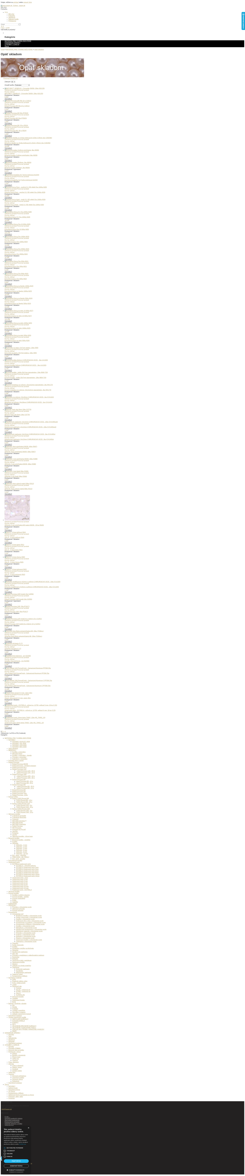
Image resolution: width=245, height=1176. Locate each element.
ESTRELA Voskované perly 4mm (27, 869)
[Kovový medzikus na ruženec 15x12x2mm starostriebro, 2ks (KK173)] (29, 385)
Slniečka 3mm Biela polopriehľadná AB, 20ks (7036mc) (23, 636)
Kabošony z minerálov (19, 759)
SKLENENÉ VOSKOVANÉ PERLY (24, 1027)
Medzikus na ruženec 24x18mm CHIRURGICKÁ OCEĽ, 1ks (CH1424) (28, 402)
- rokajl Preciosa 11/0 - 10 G (25, 772)
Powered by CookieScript (16, 1172)
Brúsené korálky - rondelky (21, 840)
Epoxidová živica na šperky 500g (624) (18, 303)
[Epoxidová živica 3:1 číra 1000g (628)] (18, 212)
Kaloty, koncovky (18, 945)
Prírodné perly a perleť (16, 760)
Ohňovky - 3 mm (21, 845)
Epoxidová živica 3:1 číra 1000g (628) (17, 217)
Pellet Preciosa (17, 826)
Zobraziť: (8, 82)
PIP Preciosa (16, 828)
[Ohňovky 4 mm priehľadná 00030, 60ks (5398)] (21, 459)
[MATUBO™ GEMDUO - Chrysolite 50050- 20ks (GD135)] (25, 88)
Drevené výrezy (17, 1079)
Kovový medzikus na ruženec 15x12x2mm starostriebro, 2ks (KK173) (28, 390)
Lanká (14, 984)
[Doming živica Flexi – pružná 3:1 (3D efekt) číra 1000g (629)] (26, 187)
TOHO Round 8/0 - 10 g (24, 800)
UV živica (11, 1091)
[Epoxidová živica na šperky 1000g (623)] (19, 286)
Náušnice (11, 1040)
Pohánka (15, 833)
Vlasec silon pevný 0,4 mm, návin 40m (18, 698)
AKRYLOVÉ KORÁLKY (20, 1019)
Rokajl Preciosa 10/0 (19, 774)
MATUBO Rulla (17, 822)
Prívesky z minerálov (19, 757)
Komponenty (12, 912)
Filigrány (15, 943)
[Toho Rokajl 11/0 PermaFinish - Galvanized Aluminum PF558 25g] (28, 668)
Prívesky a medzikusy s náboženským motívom (28, 955)
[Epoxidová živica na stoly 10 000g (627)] (19, 311)
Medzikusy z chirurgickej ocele (26, 928)
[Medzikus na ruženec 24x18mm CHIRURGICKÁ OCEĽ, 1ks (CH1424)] (29, 397)
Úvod (2, 49)
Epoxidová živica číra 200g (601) (16, 266)
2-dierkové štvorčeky (19, 817)
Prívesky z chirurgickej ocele (22, 907)
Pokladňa (11, 16)
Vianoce (15, 1060)
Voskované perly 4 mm (20, 881)
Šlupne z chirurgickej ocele (25, 938)
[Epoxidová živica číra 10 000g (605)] (17, 224)
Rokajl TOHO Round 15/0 (21, 809)
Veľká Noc (12, 1072)
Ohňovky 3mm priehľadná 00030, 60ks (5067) (20, 452)
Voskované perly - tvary (20, 878)
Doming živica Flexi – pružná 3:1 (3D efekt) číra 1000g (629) (25, 192)
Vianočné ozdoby (18, 1077)
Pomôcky (11, 1098)
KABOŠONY (12, 903)
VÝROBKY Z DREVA (12, 44)
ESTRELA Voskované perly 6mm (27, 871)
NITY (14, 1024)
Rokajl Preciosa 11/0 (19, 769)
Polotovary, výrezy (14, 1052)
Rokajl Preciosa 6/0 (19, 790)
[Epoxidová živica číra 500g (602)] (16, 273)
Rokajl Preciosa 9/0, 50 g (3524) (15, 130)
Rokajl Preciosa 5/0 (19, 791)
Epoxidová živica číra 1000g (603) (16, 242)
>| (5, 731)
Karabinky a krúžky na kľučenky (23, 948)
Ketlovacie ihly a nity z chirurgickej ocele (30, 921)
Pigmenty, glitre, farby (15, 1096)
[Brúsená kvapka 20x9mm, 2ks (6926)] (18, 162)
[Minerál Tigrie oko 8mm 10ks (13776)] (18, 409)
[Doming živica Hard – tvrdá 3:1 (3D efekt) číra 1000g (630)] (25, 199)
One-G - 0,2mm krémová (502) (15, 574)
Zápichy (11, 1064)
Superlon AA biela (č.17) (13, 648)
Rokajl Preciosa (13, 762)
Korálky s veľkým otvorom (21, 895)
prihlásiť (16, 2)
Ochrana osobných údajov (13, 1118)
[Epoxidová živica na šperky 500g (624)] (18, 298)
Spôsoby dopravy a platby (13, 1123)
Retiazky (15, 959)
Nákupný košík (13, 19)
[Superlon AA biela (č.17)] (14, 643)
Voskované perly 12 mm (20, 888)
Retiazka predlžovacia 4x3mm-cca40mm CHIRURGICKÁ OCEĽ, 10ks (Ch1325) (32, 587)
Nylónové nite (17, 986)
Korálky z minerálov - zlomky (22, 755)
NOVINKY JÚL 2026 (19, 743)
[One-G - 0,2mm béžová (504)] (15, 532)
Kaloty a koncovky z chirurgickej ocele (29, 917)
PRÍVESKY (12, 905)
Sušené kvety (13, 1088)
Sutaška (15, 998)
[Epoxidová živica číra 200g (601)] (16, 261)
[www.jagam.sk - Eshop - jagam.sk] (13, 5)
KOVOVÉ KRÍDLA (18, 1021)
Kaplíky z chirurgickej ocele (25, 919)
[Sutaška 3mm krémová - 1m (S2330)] (18, 656)
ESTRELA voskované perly (21, 864)
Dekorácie (15, 1081)
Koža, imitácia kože (18, 983)
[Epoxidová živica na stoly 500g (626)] (18, 335)
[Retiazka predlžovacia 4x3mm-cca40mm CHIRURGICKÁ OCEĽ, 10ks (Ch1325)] (32, 582)
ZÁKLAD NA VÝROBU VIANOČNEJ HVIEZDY (28, 1029)
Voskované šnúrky (18, 1000)
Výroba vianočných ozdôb (17, 1017)
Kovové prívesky (17, 910)
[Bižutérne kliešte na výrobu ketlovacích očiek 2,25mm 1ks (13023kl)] (28, 138)
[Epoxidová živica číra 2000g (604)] (17, 249)
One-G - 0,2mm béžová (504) (14, 537)
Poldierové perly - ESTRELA (22, 890)
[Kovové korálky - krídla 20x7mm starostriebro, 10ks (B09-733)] (26, 372)
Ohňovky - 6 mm (21, 850)
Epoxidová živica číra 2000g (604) (16, 254)
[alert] (16, 1150)
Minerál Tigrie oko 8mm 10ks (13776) (17, 414)
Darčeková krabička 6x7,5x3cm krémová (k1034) (21, 180)
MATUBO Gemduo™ (19, 821)
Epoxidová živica (14, 1090)
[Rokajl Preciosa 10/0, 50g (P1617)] (17, 606)
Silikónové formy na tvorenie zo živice (21, 1095)
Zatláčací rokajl (17, 974)
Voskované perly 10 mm (20, 886)
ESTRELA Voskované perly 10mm (27, 874)
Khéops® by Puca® (19, 829)
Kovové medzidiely (18, 898)
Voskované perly (14, 862)
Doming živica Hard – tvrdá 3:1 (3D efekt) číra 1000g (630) (24, 205)
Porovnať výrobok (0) (10, 78)
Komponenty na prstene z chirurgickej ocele (31, 922)
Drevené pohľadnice (19, 1076)
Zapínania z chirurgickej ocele (26, 941)
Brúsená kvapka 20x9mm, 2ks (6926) (17, 167)
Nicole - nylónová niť (23, 990)
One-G (18, 993)
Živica (7, 46)
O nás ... (7, 1117)
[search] (20, 24)
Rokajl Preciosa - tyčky (20, 795)
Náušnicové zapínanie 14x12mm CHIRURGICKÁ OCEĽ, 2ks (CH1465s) (29, 439)
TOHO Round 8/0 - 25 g (24, 802)
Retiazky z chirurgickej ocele (26, 936)
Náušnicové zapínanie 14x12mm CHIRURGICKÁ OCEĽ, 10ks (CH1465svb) (30, 427)
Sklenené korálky (14, 814)
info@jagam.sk (7, 1109)
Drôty (14, 979)
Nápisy (14, 1053)
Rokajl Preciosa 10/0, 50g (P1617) (16, 611)
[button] (16, 1170)
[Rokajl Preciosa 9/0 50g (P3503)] (16, 113)
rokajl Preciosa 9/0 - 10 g (24, 781)
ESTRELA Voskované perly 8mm (27, 872)
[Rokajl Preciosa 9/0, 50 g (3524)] (16, 125)
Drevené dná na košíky (16, 1050)
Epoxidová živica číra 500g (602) (16, 279)
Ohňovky (15, 843)
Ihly (13, 1005)
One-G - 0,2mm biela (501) (14, 550)
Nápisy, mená (17, 1067)
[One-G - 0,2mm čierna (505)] (15, 557)
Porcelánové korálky (15, 860)
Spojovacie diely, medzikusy (21, 960)
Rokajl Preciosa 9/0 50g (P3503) (16, 118)
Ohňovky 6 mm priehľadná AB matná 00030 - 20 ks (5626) (24, 525)
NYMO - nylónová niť (23, 991)
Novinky (11, 1034)
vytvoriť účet (27, 2)
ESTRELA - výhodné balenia (26, 865)
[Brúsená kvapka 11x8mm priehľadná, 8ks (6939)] (22, 150)
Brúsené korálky (13, 838)
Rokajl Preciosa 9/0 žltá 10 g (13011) (17, 106)
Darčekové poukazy (15, 1015)
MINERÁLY (12, 750)
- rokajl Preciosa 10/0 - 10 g (25, 776)
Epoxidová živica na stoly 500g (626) (17, 340)
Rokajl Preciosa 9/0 (19, 779)
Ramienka (15, 957)
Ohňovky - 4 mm (21, 847)
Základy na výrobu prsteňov (21, 965)
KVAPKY (15, 1022)
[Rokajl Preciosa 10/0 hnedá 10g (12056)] (19, 594)
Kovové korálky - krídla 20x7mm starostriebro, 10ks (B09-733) (25, 377)
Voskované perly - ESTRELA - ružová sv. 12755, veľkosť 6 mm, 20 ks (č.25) (30, 710)
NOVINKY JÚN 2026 (19, 745)
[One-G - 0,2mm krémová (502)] (16, 569)
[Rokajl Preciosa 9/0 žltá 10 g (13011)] (18, 101)
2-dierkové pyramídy (19, 816)
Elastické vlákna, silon (19, 981)
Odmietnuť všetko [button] (16, 1166)
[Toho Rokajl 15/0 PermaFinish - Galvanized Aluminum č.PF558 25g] (28, 680)
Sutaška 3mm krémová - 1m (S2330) (17, 661)
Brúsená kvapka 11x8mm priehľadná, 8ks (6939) (21, 155)
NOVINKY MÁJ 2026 (19, 747)
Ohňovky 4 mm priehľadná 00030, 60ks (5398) (20, 464)
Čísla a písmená (17, 1065)
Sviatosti (15, 1069)
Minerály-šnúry (17, 753)
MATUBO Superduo (19, 824)
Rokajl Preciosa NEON (20, 764)
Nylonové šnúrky (18, 996)
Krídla (14, 900)
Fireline (18, 988)
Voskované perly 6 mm (20, 883)
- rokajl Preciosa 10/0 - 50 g (25, 778)
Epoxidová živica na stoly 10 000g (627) (18, 316)
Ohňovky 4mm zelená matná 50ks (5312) (18, 489)
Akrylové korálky (14, 891)
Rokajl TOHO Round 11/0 (21, 803)
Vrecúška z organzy (19, 1012)
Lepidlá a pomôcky (18, 1010)
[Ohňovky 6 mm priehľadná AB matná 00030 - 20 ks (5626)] (17, 520)
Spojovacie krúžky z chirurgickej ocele (29, 940)
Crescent (15, 819)
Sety (9, 1036)
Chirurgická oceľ (17, 914)
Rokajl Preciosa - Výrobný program (24, 766)
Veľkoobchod (9, 1125)
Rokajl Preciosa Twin (19, 793)
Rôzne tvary (16, 1057)
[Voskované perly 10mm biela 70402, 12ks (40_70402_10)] (25, 717)
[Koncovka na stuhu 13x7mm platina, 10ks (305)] (21, 348)
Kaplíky (14, 946)
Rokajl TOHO (13, 797)
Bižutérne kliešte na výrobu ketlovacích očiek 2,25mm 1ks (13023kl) (27, 143)
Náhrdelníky (12, 1038)
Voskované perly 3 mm (20, 879)
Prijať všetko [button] (16, 1161)
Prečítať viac (22, 1144)
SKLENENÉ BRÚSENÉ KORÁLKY (24, 1026)
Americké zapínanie (23, 969)
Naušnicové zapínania (19, 952)
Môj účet (11, 14)
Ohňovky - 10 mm (22, 853)
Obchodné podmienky (12, 1120)
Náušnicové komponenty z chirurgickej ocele (31, 929)
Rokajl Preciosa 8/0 (19, 784)
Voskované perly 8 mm (20, 884)
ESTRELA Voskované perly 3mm (27, 867)
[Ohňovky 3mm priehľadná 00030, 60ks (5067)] (21, 446)
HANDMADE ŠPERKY (12, 43)
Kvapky (14, 841)
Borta (14, 1002)
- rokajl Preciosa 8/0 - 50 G (25, 786)
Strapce (15, 964)
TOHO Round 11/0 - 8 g (24, 805)
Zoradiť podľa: (9, 85)
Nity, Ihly (15, 953)
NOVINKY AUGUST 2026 (21, 741)
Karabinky (19, 971)
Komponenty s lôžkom (19, 976)
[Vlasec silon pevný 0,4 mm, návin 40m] (18, 693)
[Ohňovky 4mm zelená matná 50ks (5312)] (19, 483)
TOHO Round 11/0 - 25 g (24, 807)
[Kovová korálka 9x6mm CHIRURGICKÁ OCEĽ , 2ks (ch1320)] (26, 360)
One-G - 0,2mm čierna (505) (14, 562)
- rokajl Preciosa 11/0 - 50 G (25, 771)
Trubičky (15, 902)
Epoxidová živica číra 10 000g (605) (17, 229)
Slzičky (14, 834)
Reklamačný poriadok (12, 1122)
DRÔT (14, 1031)
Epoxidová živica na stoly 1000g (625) (17, 328)
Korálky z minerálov (19, 752)
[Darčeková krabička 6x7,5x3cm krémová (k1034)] (22, 175)
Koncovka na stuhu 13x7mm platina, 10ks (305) (21, 353)
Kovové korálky (13, 893)
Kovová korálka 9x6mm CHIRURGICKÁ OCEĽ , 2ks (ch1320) (25, 365)
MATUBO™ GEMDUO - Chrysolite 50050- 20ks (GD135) (24, 93)
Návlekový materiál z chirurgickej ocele (29, 931)
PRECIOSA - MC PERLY (20, 857)
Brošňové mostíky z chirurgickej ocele (29, 915)
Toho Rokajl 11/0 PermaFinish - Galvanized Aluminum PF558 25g (27, 673)
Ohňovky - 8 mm (21, 852)
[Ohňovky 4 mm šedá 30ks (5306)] (16, 471)
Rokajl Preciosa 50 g (19, 767)
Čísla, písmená (13, 1062)
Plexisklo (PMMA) (14, 1048)
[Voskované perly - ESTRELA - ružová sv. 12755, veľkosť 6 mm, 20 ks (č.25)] (31, 705)
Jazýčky (15, 831)
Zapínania (15, 967)
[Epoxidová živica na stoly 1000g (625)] (18, 323)
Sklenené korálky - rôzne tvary (22, 836)
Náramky (15, 950)
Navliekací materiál (14, 978)
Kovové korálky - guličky (20, 897)
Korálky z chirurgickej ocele (25, 926)
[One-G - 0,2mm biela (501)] (14, 544)
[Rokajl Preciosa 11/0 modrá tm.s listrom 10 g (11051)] (23, 619)
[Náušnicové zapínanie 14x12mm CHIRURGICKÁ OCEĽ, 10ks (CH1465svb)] (31, 422)
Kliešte (14, 1007)
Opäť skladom (39, 49)
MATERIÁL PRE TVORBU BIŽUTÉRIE (18, 41)
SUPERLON (20, 995)
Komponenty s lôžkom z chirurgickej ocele (30, 924)
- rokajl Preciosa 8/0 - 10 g (25, 788)
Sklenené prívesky (18, 909)
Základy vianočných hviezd (21, 1014)
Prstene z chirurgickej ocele (25, 934)
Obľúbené (11, 17)
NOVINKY (11, 740)
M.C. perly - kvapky (18, 859)
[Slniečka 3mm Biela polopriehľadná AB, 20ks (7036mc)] (24, 631)
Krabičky (15, 1009)
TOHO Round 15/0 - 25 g (24, 812)
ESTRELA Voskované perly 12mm (27, 876)
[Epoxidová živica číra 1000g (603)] (17, 236)
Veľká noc (15, 1058)
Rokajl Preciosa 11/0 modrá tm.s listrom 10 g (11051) (22, 624)
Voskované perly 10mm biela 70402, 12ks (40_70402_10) (24, 723)
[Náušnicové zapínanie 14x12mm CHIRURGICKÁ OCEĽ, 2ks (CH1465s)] (30, 434)
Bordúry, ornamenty (18, 1055)
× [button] (28, 1128)
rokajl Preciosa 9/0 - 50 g (24, 783)
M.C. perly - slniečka (19, 855)
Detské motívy (17, 1071)
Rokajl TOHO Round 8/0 (20, 798)
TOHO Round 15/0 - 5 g (24, 810)
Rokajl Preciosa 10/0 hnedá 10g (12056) (18, 599)
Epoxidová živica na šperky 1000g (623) (18, 291)
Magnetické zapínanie (23, 972)
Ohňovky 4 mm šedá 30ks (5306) (16, 476)
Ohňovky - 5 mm (21, 848)
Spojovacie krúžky (18, 962)
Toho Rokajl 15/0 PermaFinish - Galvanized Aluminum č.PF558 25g (27, 686)
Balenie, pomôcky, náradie (17, 1003)
